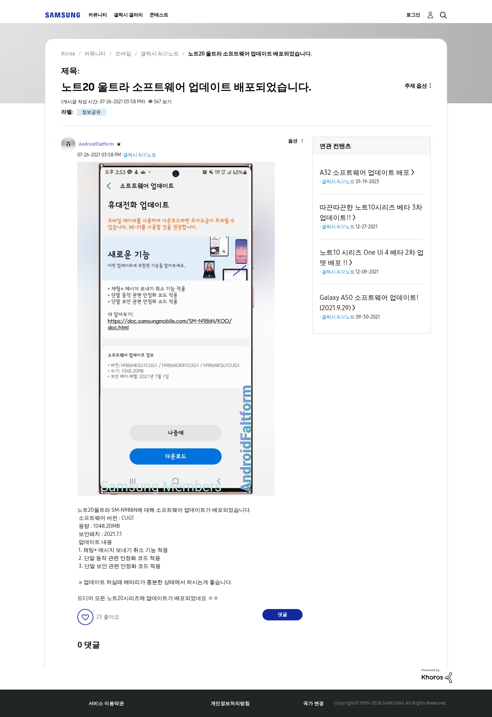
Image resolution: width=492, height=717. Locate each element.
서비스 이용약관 (106, 703)
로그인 (413, 15)
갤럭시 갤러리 (128, 15)
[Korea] (62, 15)
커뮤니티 (97, 15)
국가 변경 (313, 703)
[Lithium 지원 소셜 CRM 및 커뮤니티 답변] (437, 675)
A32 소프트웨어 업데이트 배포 (365, 172)
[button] (291, 141)
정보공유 (91, 112)
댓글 (282, 614)
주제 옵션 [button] (416, 86)
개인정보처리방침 (230, 703)
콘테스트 (159, 15)
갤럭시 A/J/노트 (139, 155)
